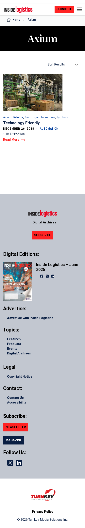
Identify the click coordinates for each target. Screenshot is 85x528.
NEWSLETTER (16, 427)
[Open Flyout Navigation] (79, 9)
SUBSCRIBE (42, 235)
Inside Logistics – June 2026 (57, 267)
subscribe (64, 9)
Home (16, 19)
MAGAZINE (14, 440)
